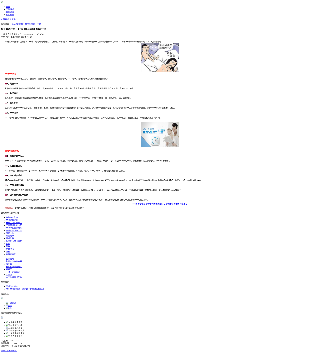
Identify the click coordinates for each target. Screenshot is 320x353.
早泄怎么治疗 (12, 286)
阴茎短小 (10, 236)
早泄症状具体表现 (14, 228)
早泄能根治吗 (12, 220)
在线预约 (13, 350)
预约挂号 (10, 15)
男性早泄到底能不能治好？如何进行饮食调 (25, 289)
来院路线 (10, 12)
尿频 (8, 244)
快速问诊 (5, 350)
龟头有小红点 (12, 217)
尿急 (8, 246)
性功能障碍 (30, 24)
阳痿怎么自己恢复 (14, 241)
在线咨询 (5, 19)
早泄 (39, 24)
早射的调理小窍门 (14, 223)
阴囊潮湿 (10, 249)
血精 (8, 251)
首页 (8, 7)
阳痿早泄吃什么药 (14, 225)
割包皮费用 (11, 254)
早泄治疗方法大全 (14, 230)
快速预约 (14, 19)
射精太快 (10, 233)
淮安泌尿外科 (17, 24)
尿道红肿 (10, 238)
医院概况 (10, 9)
